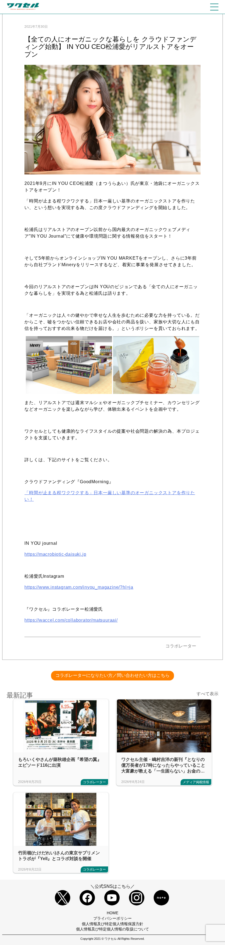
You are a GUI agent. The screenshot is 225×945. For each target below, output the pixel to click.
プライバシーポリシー (112, 918)
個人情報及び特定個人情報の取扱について (112, 929)
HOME (112, 913)
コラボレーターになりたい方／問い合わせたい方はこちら (112, 675)
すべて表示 (207, 693)
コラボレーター (180, 646)
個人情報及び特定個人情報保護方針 (112, 924)
